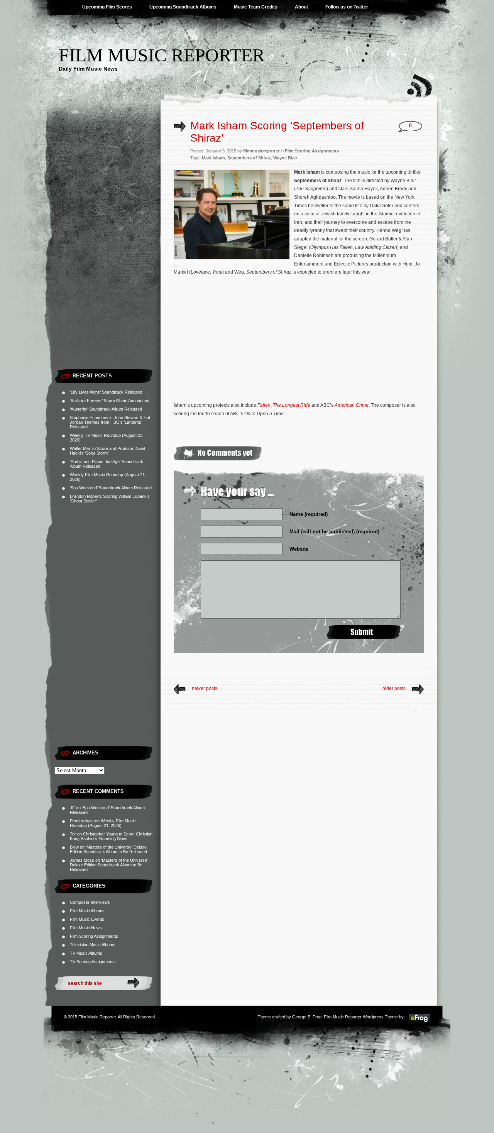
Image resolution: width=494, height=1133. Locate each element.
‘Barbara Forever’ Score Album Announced (109, 400)
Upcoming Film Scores (107, 7)
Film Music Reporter (162, 55)
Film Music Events (87, 919)
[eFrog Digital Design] (419, 1022)
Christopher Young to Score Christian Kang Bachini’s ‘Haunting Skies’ (111, 836)
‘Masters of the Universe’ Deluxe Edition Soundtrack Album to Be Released (108, 849)
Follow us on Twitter (346, 7)
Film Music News (86, 927)
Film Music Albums (87, 910)
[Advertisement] (107, 249)
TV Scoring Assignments (93, 961)
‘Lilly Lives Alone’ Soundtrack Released (106, 392)
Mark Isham (213, 158)
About (301, 7)
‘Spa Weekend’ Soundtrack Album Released (111, 487)
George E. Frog (306, 1017)
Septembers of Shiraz (249, 158)
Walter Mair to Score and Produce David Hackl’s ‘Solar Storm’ (107, 450)
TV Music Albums (86, 953)
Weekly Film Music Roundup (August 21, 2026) (103, 823)
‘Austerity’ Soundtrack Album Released (106, 409)
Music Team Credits (255, 7)
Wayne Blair (285, 158)
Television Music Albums (92, 944)
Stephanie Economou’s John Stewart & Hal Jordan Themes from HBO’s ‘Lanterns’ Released (110, 422)
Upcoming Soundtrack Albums (183, 7)
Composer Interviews (90, 902)
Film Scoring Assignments (94, 936)
